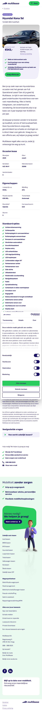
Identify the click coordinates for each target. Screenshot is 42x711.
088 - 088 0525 (7, 645)
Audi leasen (6, 539)
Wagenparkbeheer (8, 579)
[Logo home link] (11, 3)
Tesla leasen (6, 557)
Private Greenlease (8, 625)
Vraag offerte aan (13, 74)
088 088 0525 (10, 462)
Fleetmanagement (8, 586)
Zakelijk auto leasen (9, 535)
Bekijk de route (7, 653)
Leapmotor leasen (8, 554)
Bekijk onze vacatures (9, 659)
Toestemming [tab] (7, 320)
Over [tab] (34, 320)
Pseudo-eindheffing (9, 593)
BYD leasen (6, 546)
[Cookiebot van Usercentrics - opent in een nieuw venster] (31, 314)
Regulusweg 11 (7, 639)
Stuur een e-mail (11, 465)
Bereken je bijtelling (26, 54)
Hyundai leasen (7, 550)
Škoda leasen (6, 568)
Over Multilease (7, 655)
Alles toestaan (21, 383)
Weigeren (21, 395)
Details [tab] (21, 320)
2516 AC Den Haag (8, 642)
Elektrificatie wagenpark (10, 582)
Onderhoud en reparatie (10, 618)
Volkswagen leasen (8, 561)
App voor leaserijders (9, 611)
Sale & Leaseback (8, 597)
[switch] (37, 361)
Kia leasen (5, 565)
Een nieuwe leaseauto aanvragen (13, 629)
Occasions (7, 8)
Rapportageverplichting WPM (12, 601)
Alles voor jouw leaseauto (11, 607)
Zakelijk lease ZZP (8, 572)
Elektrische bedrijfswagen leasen (13, 590)
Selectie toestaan (21, 389)
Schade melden (7, 614)
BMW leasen (6, 543)
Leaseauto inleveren (9, 622)
